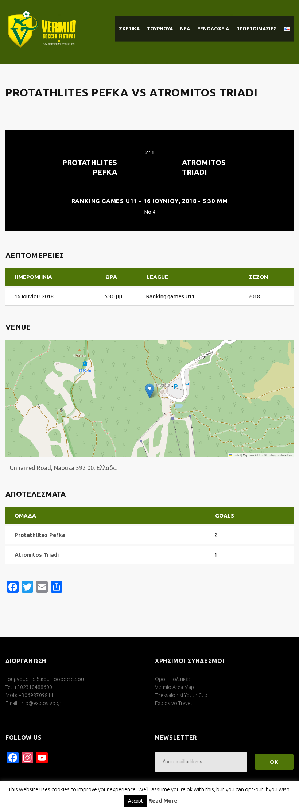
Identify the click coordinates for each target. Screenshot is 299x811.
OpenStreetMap (266, 455)
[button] (149, 390)
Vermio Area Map (174, 687)
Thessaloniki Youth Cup (181, 695)
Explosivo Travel (173, 703)
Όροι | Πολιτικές (172, 679)
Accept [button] (135, 800)
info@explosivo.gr (40, 703)
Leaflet (236, 455)
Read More (162, 800)
